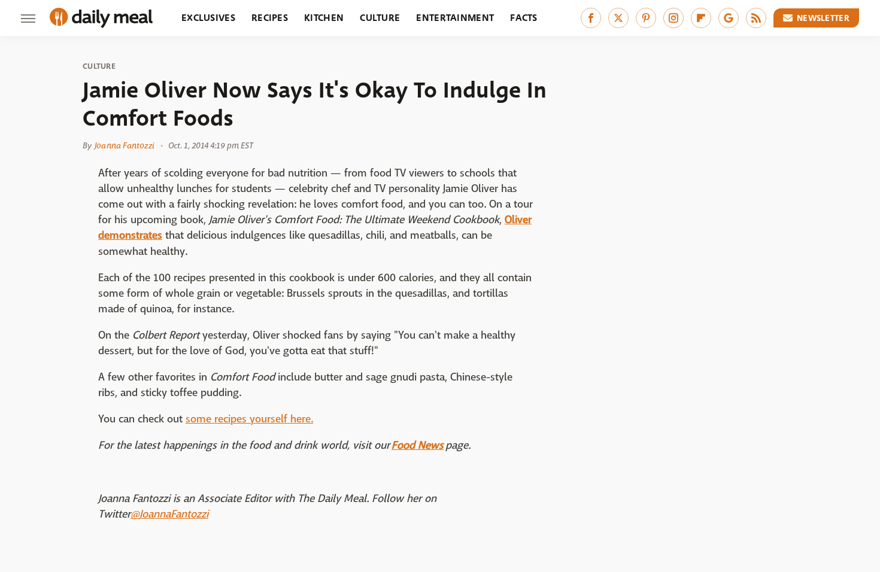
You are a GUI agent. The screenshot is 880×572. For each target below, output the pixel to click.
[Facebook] (591, 18)
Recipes (269, 18)
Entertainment (455, 18)
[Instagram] (673, 18)
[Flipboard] (701, 18)
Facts (524, 18)
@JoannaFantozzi (169, 514)
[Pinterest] (646, 18)
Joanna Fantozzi (124, 145)
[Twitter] (618, 18)
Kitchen (324, 18)
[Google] (728, 18)
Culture (380, 18)
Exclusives (208, 18)
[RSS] (756, 18)
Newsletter (823, 18)
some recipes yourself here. (249, 419)
